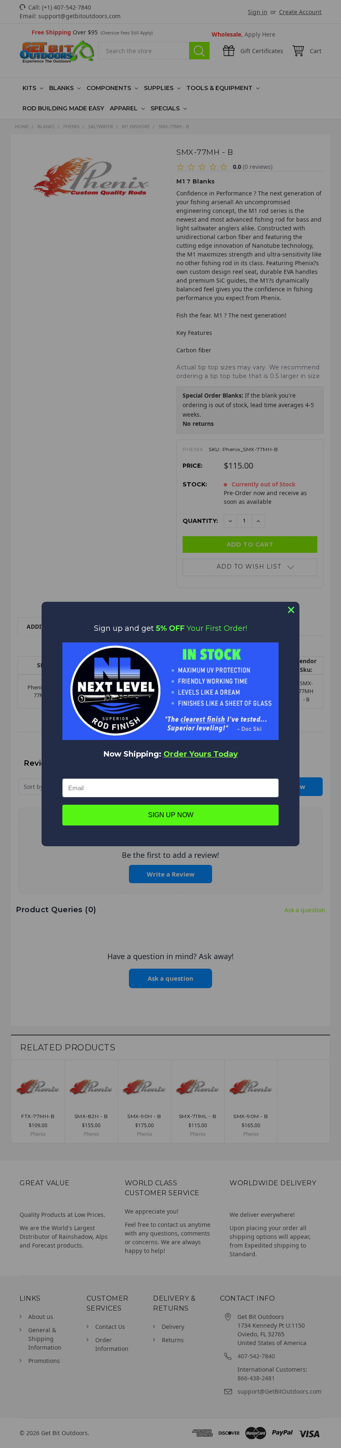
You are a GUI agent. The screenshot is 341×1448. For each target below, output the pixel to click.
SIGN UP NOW (170, 814)
